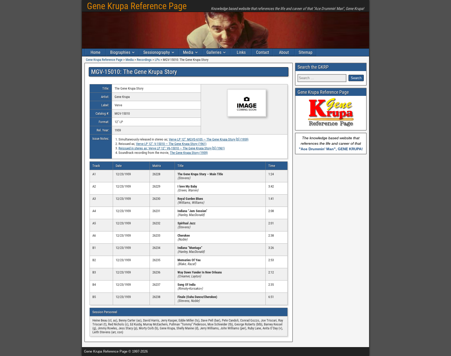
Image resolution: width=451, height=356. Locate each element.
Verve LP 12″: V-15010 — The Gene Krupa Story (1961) (171, 144)
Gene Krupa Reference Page (137, 6)
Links (241, 52)
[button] (244, 103)
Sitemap (305, 52)
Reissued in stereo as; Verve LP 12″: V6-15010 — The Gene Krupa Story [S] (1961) (171, 148)
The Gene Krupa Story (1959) (189, 153)
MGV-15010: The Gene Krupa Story (134, 71)
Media (188, 52)
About (284, 52)
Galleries (213, 52)
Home (95, 52)
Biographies (120, 52)
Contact (262, 52)
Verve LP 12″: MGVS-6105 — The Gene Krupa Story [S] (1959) (208, 139)
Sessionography (156, 52)
